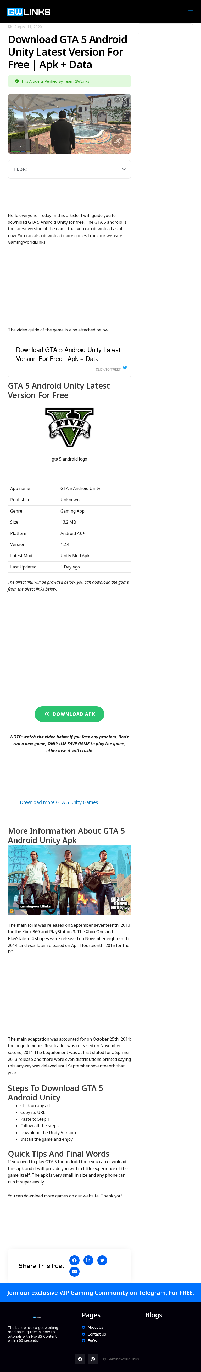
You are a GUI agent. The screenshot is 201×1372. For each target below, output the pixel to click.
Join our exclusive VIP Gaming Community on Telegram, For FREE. (100, 1292)
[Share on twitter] (102, 1260)
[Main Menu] (190, 11)
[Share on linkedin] (88, 1260)
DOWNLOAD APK (73, 714)
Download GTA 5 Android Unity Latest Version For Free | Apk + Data (68, 354)
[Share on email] (74, 1272)
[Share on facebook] (74, 1260)
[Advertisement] (103, 198)
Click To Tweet (108, 369)
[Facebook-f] (80, 1359)
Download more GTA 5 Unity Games (59, 802)
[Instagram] (93, 1359)
